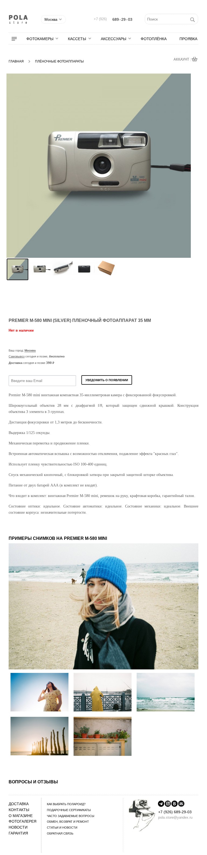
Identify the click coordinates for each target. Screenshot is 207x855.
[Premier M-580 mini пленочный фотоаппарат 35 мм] (17, 269)
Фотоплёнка (154, 39)
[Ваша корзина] (194, 59)
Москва (30, 350)
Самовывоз (17, 356)
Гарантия (18, 833)
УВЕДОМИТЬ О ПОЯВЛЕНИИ (106, 380)
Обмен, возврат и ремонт (68, 821)
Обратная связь (60, 833)
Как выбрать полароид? (66, 804)
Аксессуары (113, 39)
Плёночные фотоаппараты (59, 61)
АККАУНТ (182, 59)
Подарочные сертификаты (69, 810)
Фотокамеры (39, 39)
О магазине (21, 816)
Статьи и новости (62, 827)
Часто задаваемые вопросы (70, 816)
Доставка (19, 804)
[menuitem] (17, 39)
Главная (16, 61)
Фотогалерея (22, 821)
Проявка (188, 39)
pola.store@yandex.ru (175, 817)
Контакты (19, 810)
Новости (18, 827)
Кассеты (77, 39)
